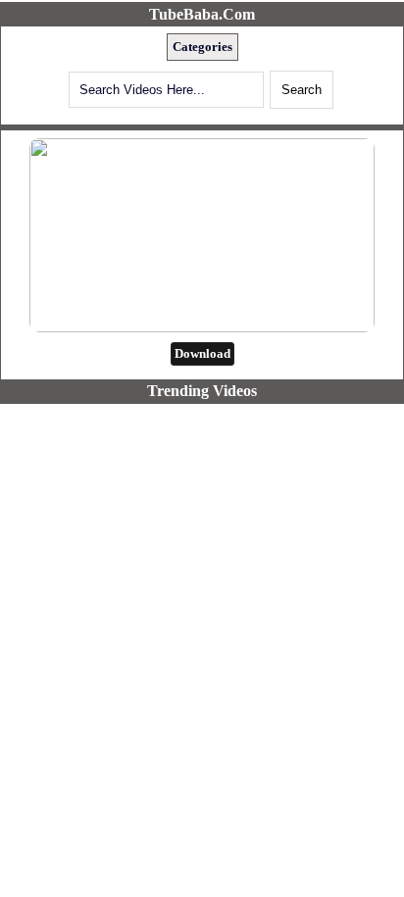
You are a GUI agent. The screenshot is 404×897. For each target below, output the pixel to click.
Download (202, 353)
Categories (202, 46)
